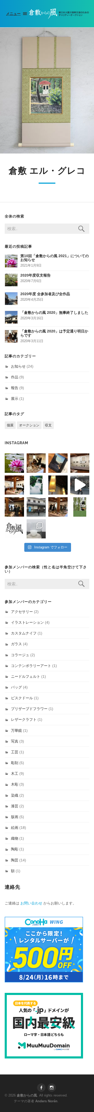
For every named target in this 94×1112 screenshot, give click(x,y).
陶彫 (14, 849)
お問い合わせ (31, 903)
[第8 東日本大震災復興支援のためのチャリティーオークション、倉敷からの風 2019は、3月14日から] (36, 485)
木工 (14, 773)
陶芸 (14, 860)
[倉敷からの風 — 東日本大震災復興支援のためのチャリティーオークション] (59, 13)
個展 (10, 425)
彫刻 (14, 763)
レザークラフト (24, 719)
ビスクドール (22, 698)
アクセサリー (22, 612)
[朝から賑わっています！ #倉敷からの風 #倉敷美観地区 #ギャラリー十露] (14, 507)
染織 (14, 795)
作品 (14, 377)
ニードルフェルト (25, 676)
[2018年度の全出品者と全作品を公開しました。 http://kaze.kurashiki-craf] (58, 485)
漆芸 (14, 806)
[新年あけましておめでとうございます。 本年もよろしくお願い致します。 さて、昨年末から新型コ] (14, 463)
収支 (48, 425)
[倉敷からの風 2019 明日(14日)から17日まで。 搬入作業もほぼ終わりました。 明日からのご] (14, 485)
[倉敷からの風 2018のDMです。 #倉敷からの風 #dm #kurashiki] (80, 507)
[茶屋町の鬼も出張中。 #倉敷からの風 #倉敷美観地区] (80, 485)
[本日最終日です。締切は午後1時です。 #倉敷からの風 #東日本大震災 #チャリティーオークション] (80, 463)
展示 (14, 398)
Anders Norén (46, 1101)
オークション (29, 425)
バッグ (16, 687)
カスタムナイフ (24, 633)
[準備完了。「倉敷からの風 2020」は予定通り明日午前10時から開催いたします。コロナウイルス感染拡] (36, 463)
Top (89, 1107)
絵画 (14, 827)
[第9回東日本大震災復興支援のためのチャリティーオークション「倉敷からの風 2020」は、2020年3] (58, 463)
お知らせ (18, 366)
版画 (14, 817)
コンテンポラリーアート (31, 666)
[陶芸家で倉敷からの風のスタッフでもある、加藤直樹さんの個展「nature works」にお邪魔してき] (36, 529)
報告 (14, 388)
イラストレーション (27, 622)
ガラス (16, 644)
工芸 (14, 752)
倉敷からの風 (27, 1095)
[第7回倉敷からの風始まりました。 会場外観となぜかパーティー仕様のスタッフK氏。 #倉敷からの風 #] (36, 507)
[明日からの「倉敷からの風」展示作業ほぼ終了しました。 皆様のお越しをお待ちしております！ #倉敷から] (58, 507)
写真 (14, 741)
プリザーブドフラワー (29, 709)
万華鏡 (16, 730)
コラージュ (20, 655)
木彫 (14, 784)
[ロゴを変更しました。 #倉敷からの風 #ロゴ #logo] (14, 529)
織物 (14, 838)
